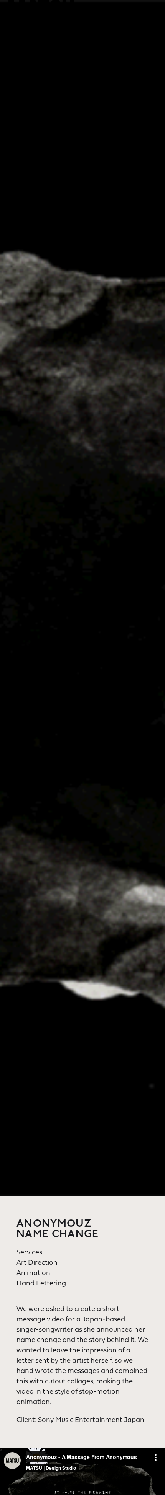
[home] (41, 11)
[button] (148, 24)
